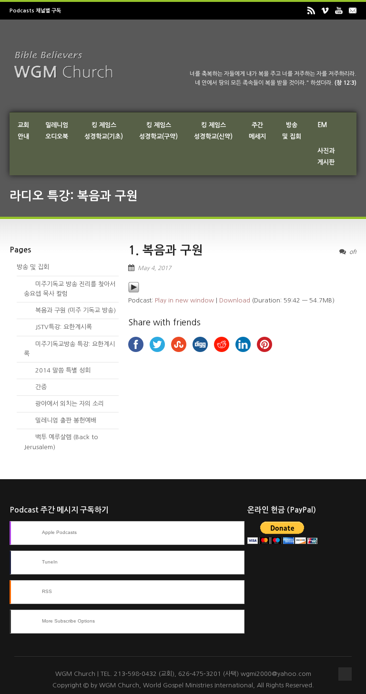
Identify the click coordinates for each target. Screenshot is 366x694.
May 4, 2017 (154, 268)
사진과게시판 (326, 156)
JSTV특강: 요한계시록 (58, 327)
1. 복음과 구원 (165, 250)
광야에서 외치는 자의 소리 (64, 404)
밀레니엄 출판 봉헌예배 (60, 420)
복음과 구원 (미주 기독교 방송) (70, 310)
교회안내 (23, 131)
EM (322, 125)
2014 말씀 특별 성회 (57, 370)
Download (234, 300)
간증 (35, 387)
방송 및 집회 (33, 267)
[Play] (133, 291)
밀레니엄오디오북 (56, 131)
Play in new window (184, 300)
